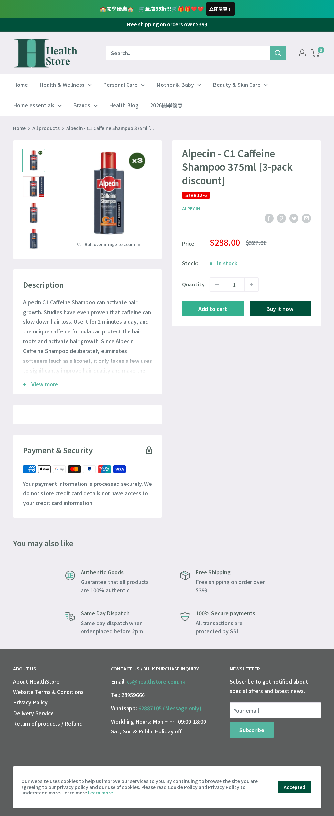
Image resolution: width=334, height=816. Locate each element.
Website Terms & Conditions (48, 692)
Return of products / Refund (48, 723)
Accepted (294, 787)
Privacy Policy (30, 702)
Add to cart (212, 309)
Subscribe (251, 730)
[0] (315, 53)
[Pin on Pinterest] (281, 218)
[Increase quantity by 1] (251, 284)
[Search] (278, 53)
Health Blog (124, 105)
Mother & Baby (175, 84)
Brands (81, 105)
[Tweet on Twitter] (293, 218)
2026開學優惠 (166, 105)
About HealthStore (36, 681)
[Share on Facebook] (269, 218)
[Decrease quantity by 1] (217, 284)
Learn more (100, 792)
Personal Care (120, 84)
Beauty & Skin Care (237, 84)
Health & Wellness (61, 84)
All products (46, 128)
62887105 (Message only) (169, 708)
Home (20, 84)
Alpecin (191, 208)
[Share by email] (306, 218)
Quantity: (194, 284)
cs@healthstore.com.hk (156, 681)
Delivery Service (33, 713)
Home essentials (33, 105)
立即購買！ (220, 9)
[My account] (302, 52)
